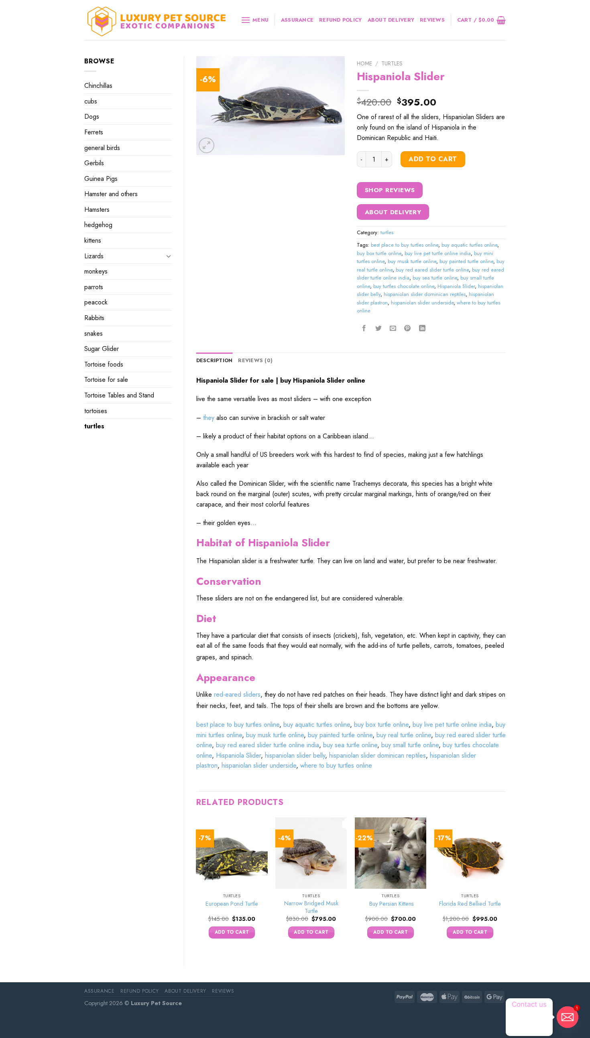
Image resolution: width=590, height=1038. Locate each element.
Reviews (432, 20)
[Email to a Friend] (393, 328)
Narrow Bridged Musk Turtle (311, 907)
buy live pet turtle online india (438, 253)
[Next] (505, 885)
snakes (93, 333)
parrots (93, 287)
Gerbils (94, 163)
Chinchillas (98, 85)
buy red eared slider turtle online (432, 270)
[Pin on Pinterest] (407, 328)
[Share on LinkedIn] (422, 328)
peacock (96, 302)
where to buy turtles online (336, 765)
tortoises (95, 411)
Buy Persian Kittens (391, 904)
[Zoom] (206, 145)
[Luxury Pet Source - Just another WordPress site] (156, 20)
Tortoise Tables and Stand (119, 395)
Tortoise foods (103, 364)
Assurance (297, 20)
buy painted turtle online (466, 261)
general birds (102, 147)
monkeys (96, 271)
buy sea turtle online (435, 278)
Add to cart (433, 159)
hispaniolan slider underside (422, 302)
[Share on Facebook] (364, 328)
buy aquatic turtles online (469, 245)
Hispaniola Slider (456, 286)
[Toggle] (168, 256)
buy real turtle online (403, 735)
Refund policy (340, 20)
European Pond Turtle (231, 904)
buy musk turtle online (412, 261)
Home (364, 63)
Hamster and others (111, 194)
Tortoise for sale (106, 379)
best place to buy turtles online (404, 245)
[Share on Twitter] (378, 328)
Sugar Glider (101, 348)
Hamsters (97, 209)
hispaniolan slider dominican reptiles (425, 294)
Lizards (94, 256)
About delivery (391, 20)
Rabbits (94, 317)
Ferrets (93, 132)
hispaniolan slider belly (295, 755)
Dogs (91, 116)
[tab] (214, 361)
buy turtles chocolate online (403, 286)
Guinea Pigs (101, 178)
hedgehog (98, 224)
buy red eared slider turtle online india (267, 745)
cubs (90, 101)
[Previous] (197, 885)
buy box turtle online (379, 253)
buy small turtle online (410, 745)
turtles (94, 426)
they (208, 417)
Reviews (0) (255, 360)
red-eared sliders (237, 694)
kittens (92, 240)
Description (214, 360)
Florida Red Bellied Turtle (470, 904)
